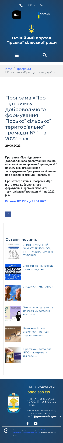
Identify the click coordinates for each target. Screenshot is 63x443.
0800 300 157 (38, 392)
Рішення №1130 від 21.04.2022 (25, 201)
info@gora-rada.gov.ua (44, 416)
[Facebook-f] (27, 423)
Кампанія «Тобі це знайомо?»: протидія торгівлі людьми (36, 332)
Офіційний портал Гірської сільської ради (31, 40)
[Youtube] (35, 423)
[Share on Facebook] (8, 214)
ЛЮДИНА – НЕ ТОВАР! (38, 286)
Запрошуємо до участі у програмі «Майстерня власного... (38, 311)
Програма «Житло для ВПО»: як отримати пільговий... (37, 353)
